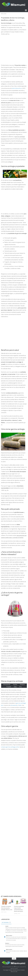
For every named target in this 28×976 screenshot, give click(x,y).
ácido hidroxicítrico (17, 88)
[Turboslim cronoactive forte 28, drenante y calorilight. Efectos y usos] (7, 902)
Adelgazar (3, 13)
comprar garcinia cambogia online (10, 747)
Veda (19, 705)
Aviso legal (5, 970)
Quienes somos (16, 970)
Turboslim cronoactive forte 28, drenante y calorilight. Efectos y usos (6, 908)
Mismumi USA (14, 971)
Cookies (10, 970)
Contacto (22, 970)
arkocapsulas (13, 705)
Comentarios (6, 922)
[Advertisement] (14, 50)
